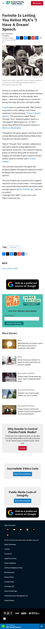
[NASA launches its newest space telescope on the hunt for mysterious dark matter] (9, 344)
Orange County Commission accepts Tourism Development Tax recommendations (29, 411)
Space (19, 340)
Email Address (10, 315)
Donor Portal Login (10, 591)
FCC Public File (9, 586)
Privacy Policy (9, 577)
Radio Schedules (10, 544)
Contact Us (8, 554)
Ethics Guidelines (10, 563)
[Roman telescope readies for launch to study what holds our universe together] (9, 360)
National (13, 247)
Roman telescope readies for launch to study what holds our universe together (29, 362)
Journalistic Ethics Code (22, 468)
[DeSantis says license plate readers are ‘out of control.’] (9, 393)
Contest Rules (9, 582)
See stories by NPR (10, 268)
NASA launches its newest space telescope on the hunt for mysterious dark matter (30, 345)
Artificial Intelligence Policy (13, 568)
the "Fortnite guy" (26, 189)
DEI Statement (9, 572)
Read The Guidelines (22, 474)
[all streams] (42, 626)
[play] (3, 626)
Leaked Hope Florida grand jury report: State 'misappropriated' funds (29, 378)
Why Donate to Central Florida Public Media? (22, 430)
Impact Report (9, 600)
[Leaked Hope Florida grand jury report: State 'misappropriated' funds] (9, 377)
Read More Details (22, 501)
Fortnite (5, 107)
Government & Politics (26, 373)
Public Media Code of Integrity (22, 493)
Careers (7, 549)
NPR (4, 263)
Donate (38, 3)
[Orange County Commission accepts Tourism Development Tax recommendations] (9, 409)
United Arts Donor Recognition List (16, 596)
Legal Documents (10, 558)
